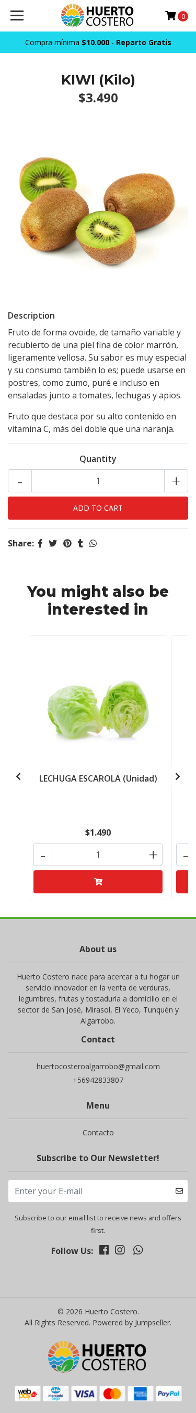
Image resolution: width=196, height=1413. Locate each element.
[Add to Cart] (98, 881)
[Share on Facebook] (40, 543)
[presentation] (18, 776)
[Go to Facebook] (104, 1252)
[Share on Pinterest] (67, 543)
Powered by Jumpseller (131, 1322)
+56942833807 (98, 1080)
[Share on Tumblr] (80, 543)
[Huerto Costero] (98, 15)
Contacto (98, 1132)
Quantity (98, 459)
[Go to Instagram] (119, 1252)
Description (31, 315)
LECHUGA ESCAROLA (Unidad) (98, 778)
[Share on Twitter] (53, 543)
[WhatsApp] (137, 1252)
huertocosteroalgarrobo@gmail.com (98, 1066)
